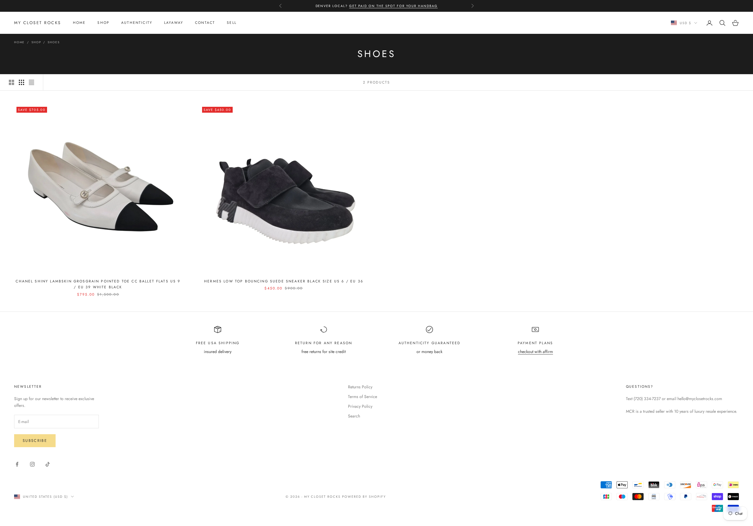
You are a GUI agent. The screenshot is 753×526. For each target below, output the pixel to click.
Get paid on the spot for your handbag (393, 6)
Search (354, 416)
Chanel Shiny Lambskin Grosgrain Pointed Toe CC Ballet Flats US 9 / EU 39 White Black (98, 284)
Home (19, 42)
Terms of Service (362, 397)
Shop (36, 42)
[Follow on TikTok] (48, 464)
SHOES (53, 42)
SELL (231, 23)
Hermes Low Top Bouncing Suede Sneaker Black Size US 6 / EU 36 (283, 281)
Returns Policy (360, 387)
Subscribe (35, 440)
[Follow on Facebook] (17, 464)
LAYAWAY (173, 23)
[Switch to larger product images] (11, 82)
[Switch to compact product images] (31, 82)
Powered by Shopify (364, 496)
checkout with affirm (535, 351)
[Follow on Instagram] (32, 464)
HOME (79, 23)
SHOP (103, 23)
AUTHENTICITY (136, 23)
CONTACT (205, 23)
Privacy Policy (360, 406)
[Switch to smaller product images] (21, 82)
